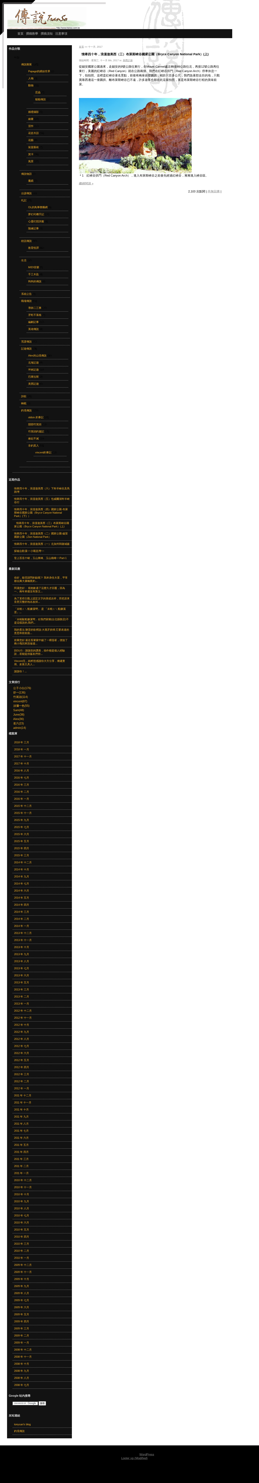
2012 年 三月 (21, 1074)
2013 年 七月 (21, 968)
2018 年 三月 (21, 742)
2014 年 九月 (21, 876)
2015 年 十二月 (23, 805)
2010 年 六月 (21, 1222)
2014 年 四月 (21, 904)
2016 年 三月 (21, 784)
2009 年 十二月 (23, 1264)
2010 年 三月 (21, 1243)
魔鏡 (30, 180)
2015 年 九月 (21, 819)
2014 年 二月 (21, 918)
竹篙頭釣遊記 (36, 431)
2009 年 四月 (21, 1321)
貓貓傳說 (40, 99)
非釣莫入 (33, 445)
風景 (30, 161)
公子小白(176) (22, 688)
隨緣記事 (33, 228)
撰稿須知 (47, 33)
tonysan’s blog (22, 1424)
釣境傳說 (26, 410)
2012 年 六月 (21, 1053)
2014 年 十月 (21, 869)
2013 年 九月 (21, 954)
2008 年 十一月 (23, 1356)
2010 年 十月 (21, 1194)
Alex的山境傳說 (37, 355)
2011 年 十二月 (22, 1095)
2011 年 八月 (21, 1123)
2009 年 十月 (21, 1278)
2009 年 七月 (21, 1300)
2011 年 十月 (21, 1109)
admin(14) (19, 727)
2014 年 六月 (21, 890)
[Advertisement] (129, 1471)
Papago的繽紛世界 (39, 71)
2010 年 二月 (21, 1250)
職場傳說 (26, 300)
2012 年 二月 (21, 1081)
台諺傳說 (26, 193)
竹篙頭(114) (20, 696)
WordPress (146, 1454)
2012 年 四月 (21, 1067)
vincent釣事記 (43, 452)
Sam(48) (18, 710)
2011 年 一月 (21, 1173)
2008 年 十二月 (23, 1349)
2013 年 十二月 (23, 932)
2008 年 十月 (21, 1363)
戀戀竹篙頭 (34, 424)
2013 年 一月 (21, 1003)
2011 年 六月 (21, 1137)
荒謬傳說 (26, 341)
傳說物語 (26, 173)
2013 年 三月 (21, 989)
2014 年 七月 (21, 883)
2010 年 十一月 (23, 1187)
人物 (30, 78)
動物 (30, 85)
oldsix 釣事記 (36, 417)
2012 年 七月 (21, 1045)
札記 (23, 200)
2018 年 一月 (21, 749)
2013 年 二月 (21, 996)
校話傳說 (26, 240)
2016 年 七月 (21, 777)
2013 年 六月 (21, 975)
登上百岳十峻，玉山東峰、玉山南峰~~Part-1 (40, 557)
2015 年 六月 (21, 834)
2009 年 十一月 (23, 1271)
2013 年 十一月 (23, 940)
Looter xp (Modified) (134, 1458)
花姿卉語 (33, 133)
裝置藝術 (33, 147)
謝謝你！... (20, 671)
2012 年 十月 (21, 1024)
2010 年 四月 (21, 1236)
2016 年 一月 (21, 798)
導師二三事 (34, 307)
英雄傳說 (33, 328)
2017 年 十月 (21, 763)
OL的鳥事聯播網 (38, 207)
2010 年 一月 (21, 1257)
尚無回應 (214, 191)
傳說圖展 (26, 64)
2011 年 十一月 (22, 1102)
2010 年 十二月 (23, 1180)
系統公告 (26, 293)
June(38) (18, 714)
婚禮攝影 (33, 111)
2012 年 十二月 (23, 1010)
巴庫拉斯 (33, 376)
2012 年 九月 (21, 1031)
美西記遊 (33, 383)
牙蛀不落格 (34, 314)
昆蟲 (38, 92)
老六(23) (18, 723)
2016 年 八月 (21, 770)
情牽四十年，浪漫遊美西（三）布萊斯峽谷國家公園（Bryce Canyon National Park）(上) (144, 54)
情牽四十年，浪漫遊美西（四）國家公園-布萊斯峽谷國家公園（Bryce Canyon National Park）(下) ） (41, 512)
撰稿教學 (32, 33)
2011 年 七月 (21, 1130)
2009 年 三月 (21, 1328)
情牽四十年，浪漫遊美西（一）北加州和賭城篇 (42, 543)
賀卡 (30, 154)
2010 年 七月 (21, 1215)
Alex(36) (18, 718)
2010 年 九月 (21, 1201)
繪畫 (30, 118)
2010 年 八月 (21, 1208)
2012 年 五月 (21, 1060)
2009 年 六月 (21, 1307)
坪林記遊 (33, 369)
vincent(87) (20, 701)
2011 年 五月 (21, 1144)
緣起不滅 (33, 438)
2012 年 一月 (21, 1088)
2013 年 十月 (21, 947)
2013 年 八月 (21, 961)
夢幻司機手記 (36, 214)
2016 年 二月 (21, 791)
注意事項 (61, 33)
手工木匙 (33, 274)
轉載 (23, 403)
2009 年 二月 (21, 1335)
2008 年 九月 (21, 1370)
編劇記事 (33, 321)
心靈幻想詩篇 (36, 221)
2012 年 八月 (21, 1038)
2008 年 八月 (21, 1377)
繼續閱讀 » (86, 183)
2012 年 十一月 (23, 1017)
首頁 (20, 33)
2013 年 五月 (21, 982)
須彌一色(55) (21, 705)
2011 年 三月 (21, 1158)
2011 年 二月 (21, 1166)
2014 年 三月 (21, 911)
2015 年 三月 (21, 855)
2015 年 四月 (21, 848)
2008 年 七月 (21, 1384)
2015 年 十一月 (23, 812)
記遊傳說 (26, 348)
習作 (30, 125)
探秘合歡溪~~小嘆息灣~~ (29, 550)
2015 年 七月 (21, 827)
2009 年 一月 (21, 1342)
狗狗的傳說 (34, 281)
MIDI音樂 (33, 267)
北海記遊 (33, 362)
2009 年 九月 (21, 1286)
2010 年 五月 (21, 1229)
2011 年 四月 (21, 1151)
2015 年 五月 (21, 841)
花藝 (30, 140)
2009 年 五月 (21, 1314)
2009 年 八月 (21, 1293)
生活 (23, 260)
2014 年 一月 (21, 925)
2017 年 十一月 (23, 756)
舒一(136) (19, 692)
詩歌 (23, 396)
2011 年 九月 (21, 1116)
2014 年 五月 (21, 897)
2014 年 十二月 (23, 862)
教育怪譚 (33, 247)
